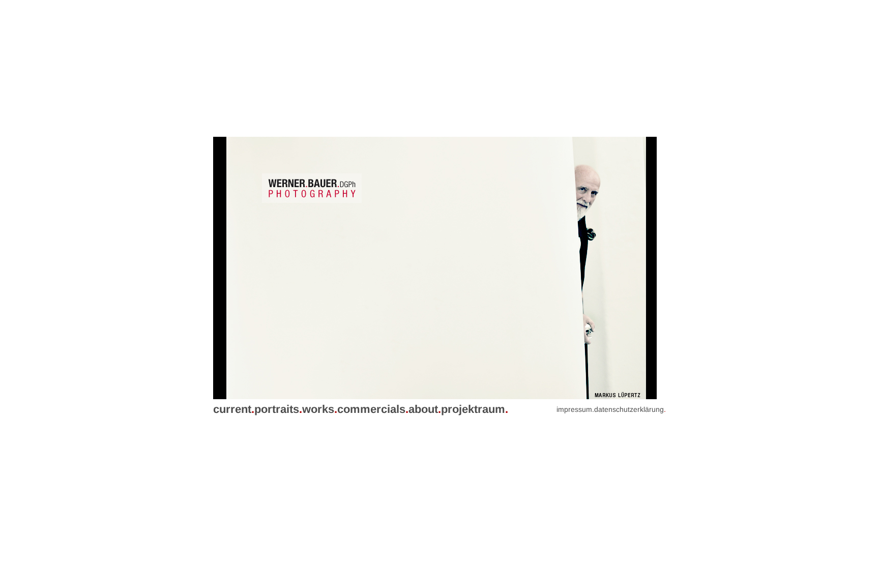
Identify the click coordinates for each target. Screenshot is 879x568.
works (319, 409)
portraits (278, 409)
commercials (372, 409)
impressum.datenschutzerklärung (611, 409)
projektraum (474, 409)
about (424, 409)
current (233, 409)
